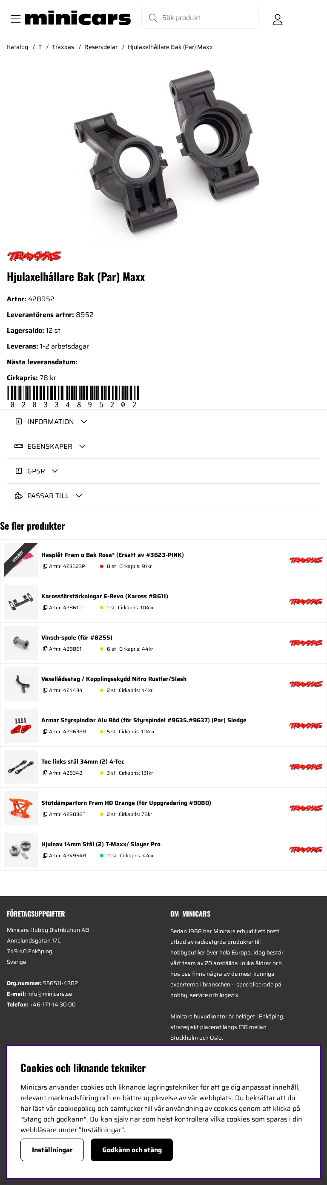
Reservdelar (101, 47)
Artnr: (66, 566)
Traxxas (63, 47)
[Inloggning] (278, 18)
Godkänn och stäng (132, 1150)
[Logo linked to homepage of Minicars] (78, 18)
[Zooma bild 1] (163, 154)
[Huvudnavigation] (14, 18)
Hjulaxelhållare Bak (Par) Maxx (170, 47)
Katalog (17, 47)
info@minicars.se (49, 993)
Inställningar (52, 1150)
